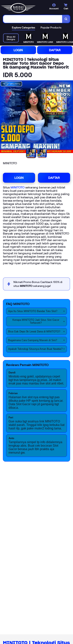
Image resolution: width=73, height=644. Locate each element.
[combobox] (32, 19)
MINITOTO (18, 187)
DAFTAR (55, 50)
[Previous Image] (3, 117)
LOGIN (18, 50)
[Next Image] (70, 117)
